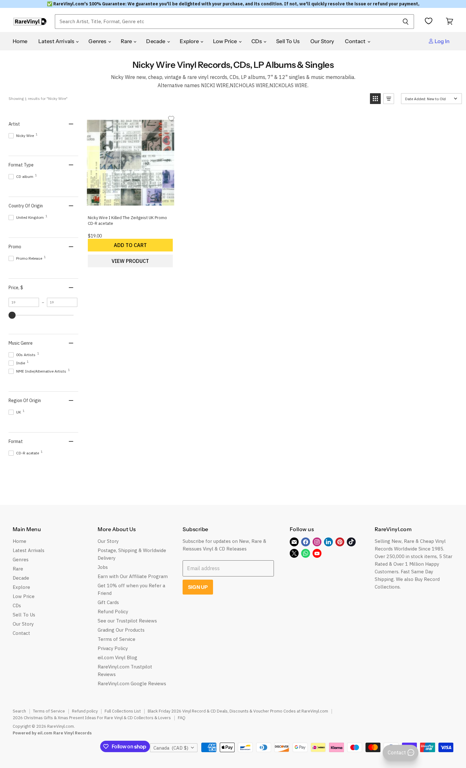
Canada (170, 748)
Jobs (103, 567)
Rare (127, 41)
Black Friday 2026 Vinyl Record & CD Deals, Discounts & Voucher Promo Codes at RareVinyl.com (238, 711)
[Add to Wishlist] (171, 118)
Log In (442, 41)
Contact (355, 41)
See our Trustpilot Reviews (127, 621)
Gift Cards (108, 602)
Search (19, 711)
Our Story (322, 41)
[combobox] (226, 21)
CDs (257, 41)
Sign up (198, 587)
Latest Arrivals (56, 41)
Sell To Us (288, 41)
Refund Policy (113, 612)
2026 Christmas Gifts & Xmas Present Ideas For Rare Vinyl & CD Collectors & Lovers (92, 717)
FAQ (181, 717)
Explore (190, 41)
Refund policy (85, 711)
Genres (97, 41)
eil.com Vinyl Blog (117, 657)
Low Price (225, 41)
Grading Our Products (121, 630)
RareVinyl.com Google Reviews (132, 683)
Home (20, 41)
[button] (375, 98)
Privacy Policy (113, 648)
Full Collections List (123, 711)
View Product (130, 261)
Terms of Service (116, 639)
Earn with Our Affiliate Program (133, 576)
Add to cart (130, 245)
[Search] (405, 21)
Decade (156, 41)
